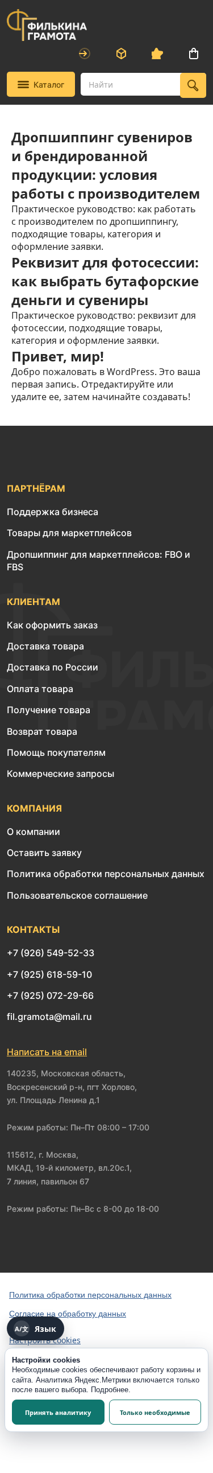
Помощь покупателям (56, 752)
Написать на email (47, 1052)
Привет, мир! (57, 356)
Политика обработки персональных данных (105, 873)
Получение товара (48, 709)
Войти (84, 53)
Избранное (157, 53)
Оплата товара (40, 688)
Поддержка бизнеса (52, 511)
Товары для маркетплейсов (69, 532)
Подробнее (109, 1389)
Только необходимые (155, 1412)
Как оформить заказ (52, 625)
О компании (33, 831)
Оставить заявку (44, 852)
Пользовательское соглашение (77, 895)
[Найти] (193, 85)
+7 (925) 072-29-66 (50, 995)
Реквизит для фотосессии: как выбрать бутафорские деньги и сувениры (105, 281)
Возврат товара (42, 731)
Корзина (193, 53)
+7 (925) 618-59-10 (49, 974)
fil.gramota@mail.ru (49, 1016)
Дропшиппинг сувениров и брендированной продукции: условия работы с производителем (105, 165)
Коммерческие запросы (60, 773)
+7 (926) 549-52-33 (50, 952)
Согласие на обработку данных (67, 1313)
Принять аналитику (58, 1412)
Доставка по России (52, 667)
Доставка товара (45, 646)
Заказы (120, 53)
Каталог (49, 84)
